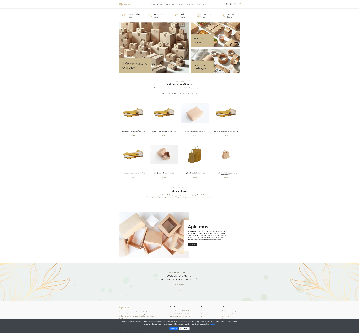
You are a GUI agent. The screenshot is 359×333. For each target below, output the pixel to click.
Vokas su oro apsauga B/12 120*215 (164, 131)
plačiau (212, 324)
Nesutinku (184, 328)
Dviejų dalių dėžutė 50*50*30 (164, 173)
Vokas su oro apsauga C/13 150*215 (226, 131)
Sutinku (174, 328)
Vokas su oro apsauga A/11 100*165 (133, 131)
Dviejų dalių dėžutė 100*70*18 (195, 131)
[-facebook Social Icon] (179, 290)
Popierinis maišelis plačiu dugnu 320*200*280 (226, 174)
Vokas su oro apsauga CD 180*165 (133, 173)
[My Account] (231, 4)
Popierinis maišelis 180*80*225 (194, 173)
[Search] (227, 4)
